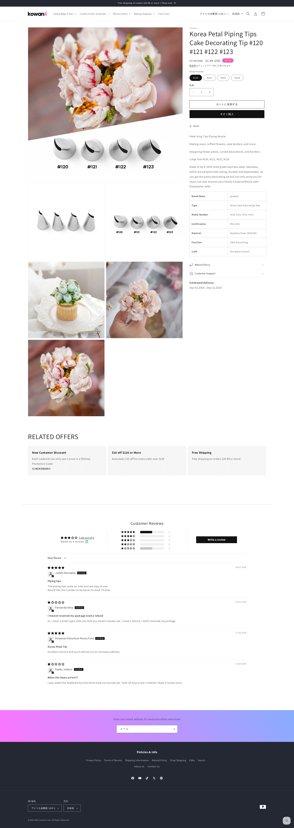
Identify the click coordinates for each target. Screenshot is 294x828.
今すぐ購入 (227, 114)
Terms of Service (113, 760)
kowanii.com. (45, 820)
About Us (139, 766)
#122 (223, 77)
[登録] (173, 729)
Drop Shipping (178, 760)
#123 (237, 77)
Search (201, 760)
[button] (64, 13)
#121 (209, 77)
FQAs (192, 760)
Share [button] (196, 126)
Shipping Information (137, 760)
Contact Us (154, 766)
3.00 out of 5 (86, 538)
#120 (195, 77)
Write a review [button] (217, 539)
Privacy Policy (93, 760)
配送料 (193, 65)
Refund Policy (159, 760)
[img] (56, 568)
